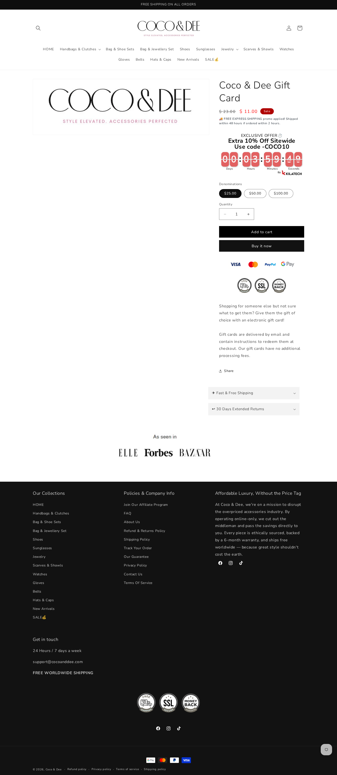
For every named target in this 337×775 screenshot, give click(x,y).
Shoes (38, 539)
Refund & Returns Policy (144, 530)
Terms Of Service (138, 583)
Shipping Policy (137, 539)
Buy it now (262, 246)
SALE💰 (39, 617)
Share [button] (229, 371)
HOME (38, 504)
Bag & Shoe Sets (47, 522)
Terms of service (127, 769)
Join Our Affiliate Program (146, 504)
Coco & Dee (54, 769)
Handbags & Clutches (51, 513)
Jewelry (39, 556)
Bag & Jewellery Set (49, 530)
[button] (38, 28)
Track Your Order (138, 548)
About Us (132, 522)
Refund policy (77, 769)
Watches (40, 574)
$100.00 (281, 193)
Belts (37, 591)
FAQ (127, 513)
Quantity (225, 204)
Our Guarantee (136, 556)
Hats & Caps (43, 600)
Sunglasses (42, 548)
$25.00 (230, 193)
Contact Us (133, 574)
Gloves (38, 583)
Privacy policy (101, 769)
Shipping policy (155, 769)
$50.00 (255, 193)
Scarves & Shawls (48, 565)
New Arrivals (44, 608)
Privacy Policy (135, 565)
